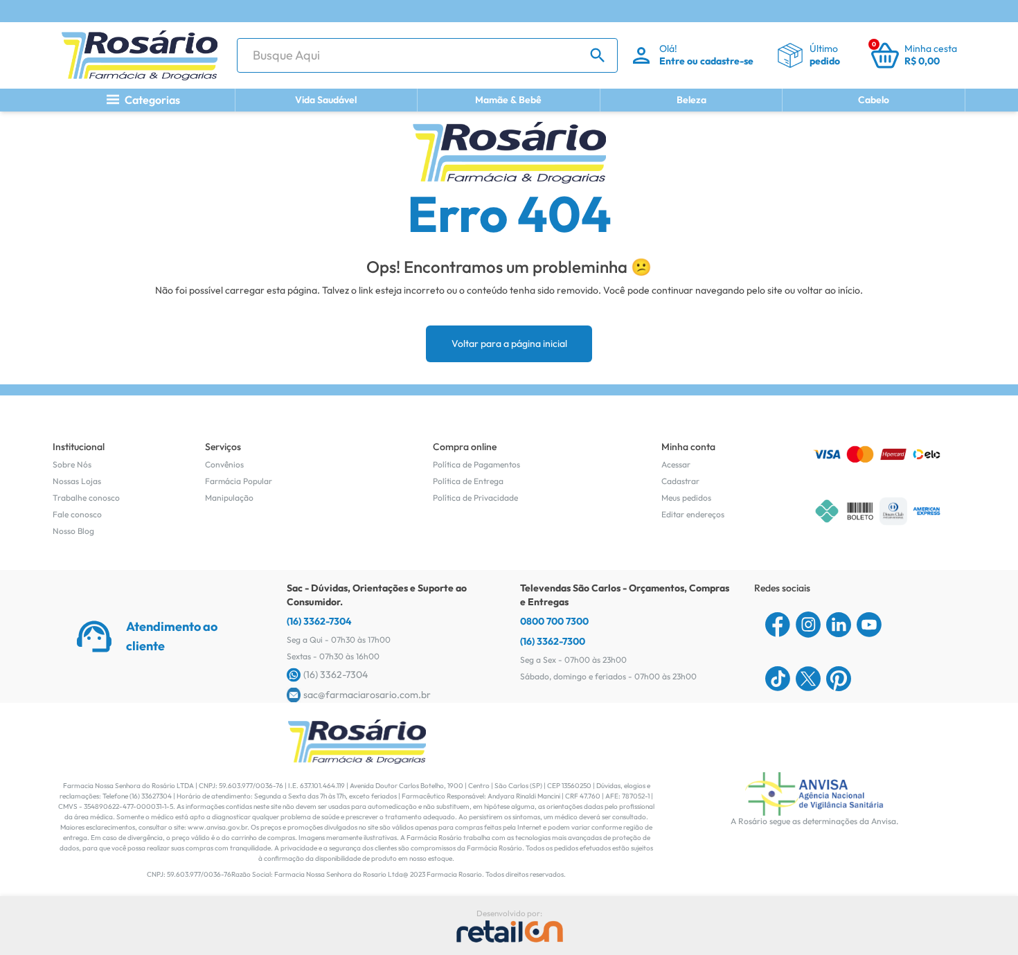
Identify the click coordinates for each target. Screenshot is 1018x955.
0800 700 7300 (554, 621)
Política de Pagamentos (476, 464)
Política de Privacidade (475, 497)
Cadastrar (680, 481)
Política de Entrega (468, 481)
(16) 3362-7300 (552, 641)
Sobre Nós (72, 464)
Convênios (224, 464)
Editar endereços (692, 514)
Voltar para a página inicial (509, 343)
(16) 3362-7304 (319, 621)
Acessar (675, 464)
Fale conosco (77, 514)
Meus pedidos (686, 497)
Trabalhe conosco (86, 497)
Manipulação (229, 497)
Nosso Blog (73, 531)
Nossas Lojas (77, 481)
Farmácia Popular (238, 481)
